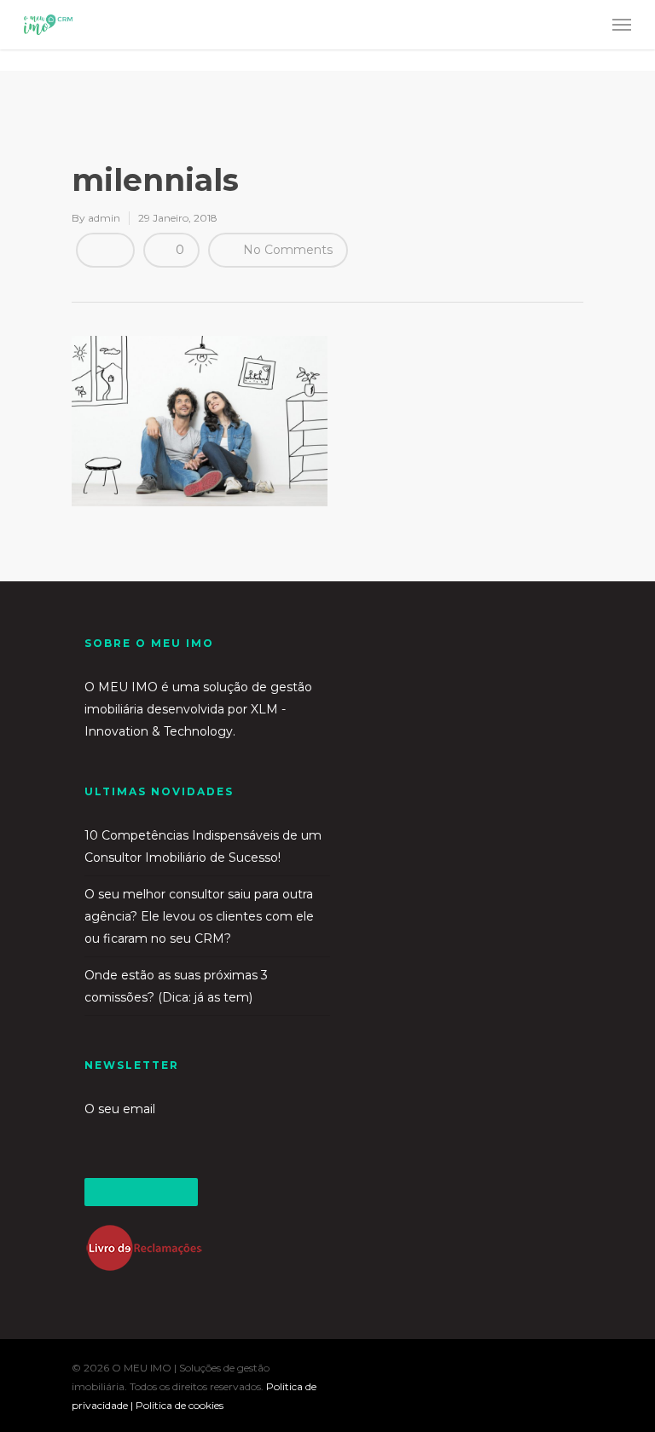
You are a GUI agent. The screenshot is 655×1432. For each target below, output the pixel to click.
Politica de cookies (179, 1405)
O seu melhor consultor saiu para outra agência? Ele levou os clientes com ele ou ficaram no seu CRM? (199, 916)
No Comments (286, 249)
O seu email (119, 1109)
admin (104, 217)
